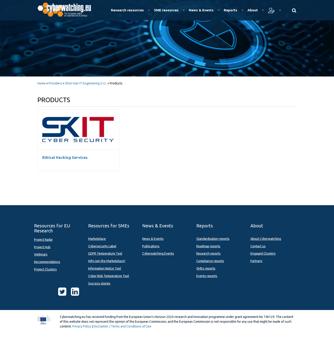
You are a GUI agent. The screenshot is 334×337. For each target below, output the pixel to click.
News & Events (153, 239)
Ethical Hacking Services (78, 129)
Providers (55, 83)
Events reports (206, 276)
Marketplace (97, 239)
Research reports (208, 253)
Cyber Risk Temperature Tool (108, 276)
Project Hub (42, 247)
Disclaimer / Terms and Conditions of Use (122, 326)
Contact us (258, 246)
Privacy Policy (81, 326)
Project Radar (43, 239)
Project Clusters (45, 269)
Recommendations (47, 262)
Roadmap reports (208, 246)
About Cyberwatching (265, 239)
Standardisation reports (212, 239)
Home (41, 83)
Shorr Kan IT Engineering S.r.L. (86, 83)
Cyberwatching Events (158, 253)
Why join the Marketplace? (106, 261)
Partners (256, 261)
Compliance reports (210, 261)
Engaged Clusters (263, 253)
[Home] (67, 9)
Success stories (99, 283)
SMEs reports (205, 268)
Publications (151, 246)
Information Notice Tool (104, 268)
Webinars (40, 254)
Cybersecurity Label (102, 246)
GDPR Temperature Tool (105, 253)
